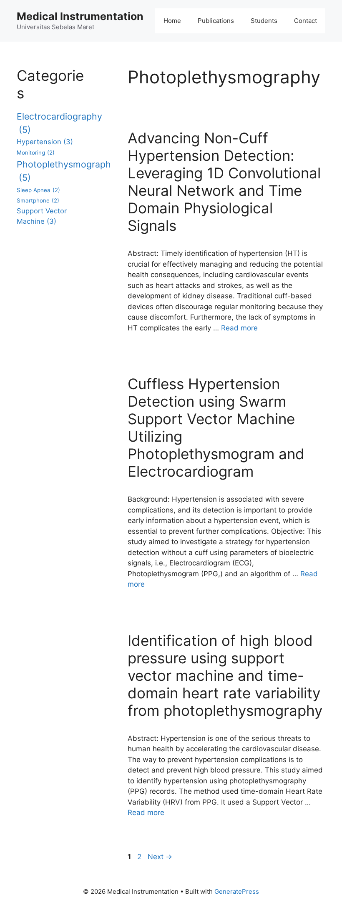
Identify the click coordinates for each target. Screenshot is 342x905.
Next (160, 856)
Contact (305, 21)
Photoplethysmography (66, 171)
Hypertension (45, 142)
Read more (239, 328)
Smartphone (38, 200)
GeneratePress (236, 891)
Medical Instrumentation (80, 16)
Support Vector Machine (42, 216)
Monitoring (36, 152)
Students (264, 21)
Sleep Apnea (38, 190)
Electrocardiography (59, 123)
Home (172, 21)
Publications (216, 21)
